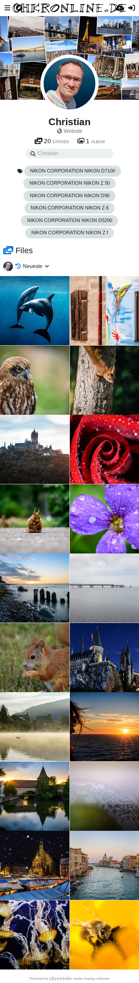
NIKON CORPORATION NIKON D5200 (69, 220)
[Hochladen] (120, 8)
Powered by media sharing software (69, 978)
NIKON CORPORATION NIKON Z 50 (69, 183)
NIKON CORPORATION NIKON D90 (70, 195)
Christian (69, 121)
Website (73, 131)
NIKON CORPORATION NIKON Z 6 (70, 207)
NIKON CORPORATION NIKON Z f (69, 232)
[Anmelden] (131, 8)
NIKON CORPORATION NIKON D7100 (72, 170)
